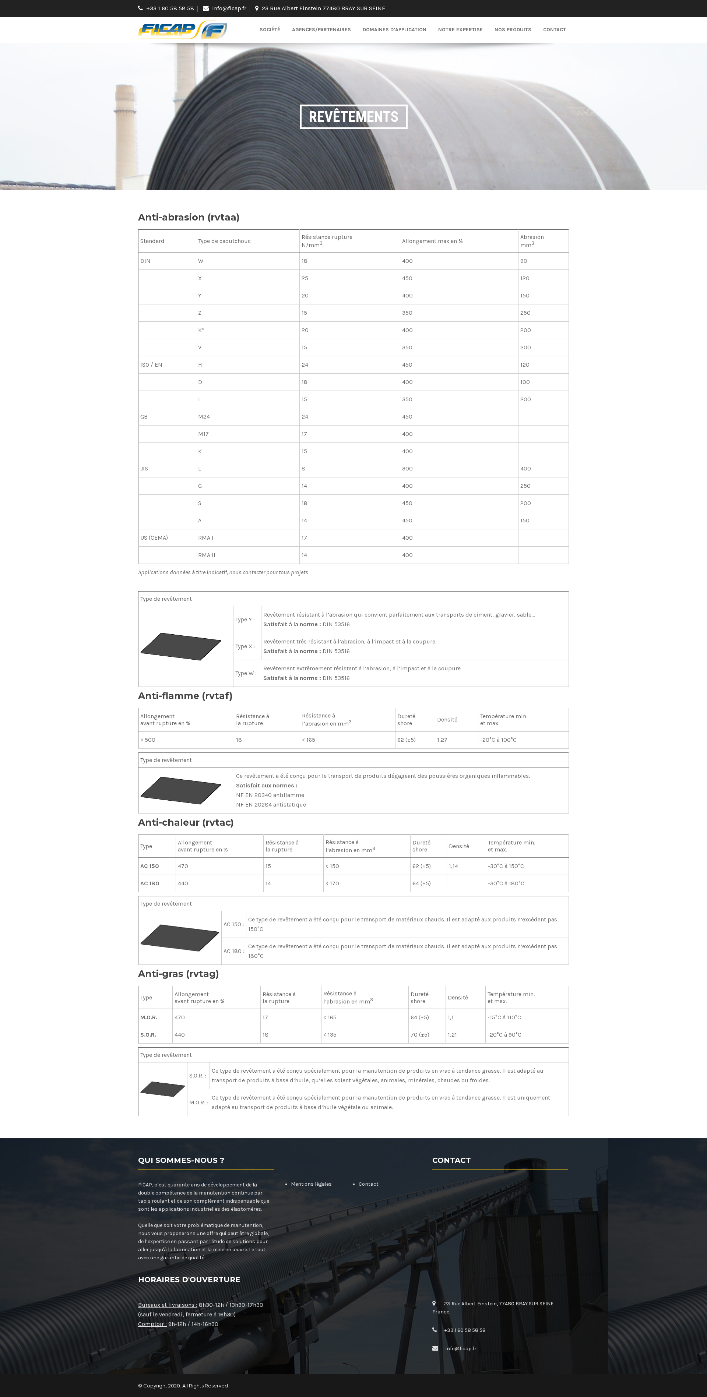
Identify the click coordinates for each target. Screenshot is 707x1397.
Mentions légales (311, 1184)
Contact (554, 30)
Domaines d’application (394, 30)
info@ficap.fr (229, 8)
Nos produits (513, 30)
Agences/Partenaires (321, 30)
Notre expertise (460, 30)
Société (270, 30)
